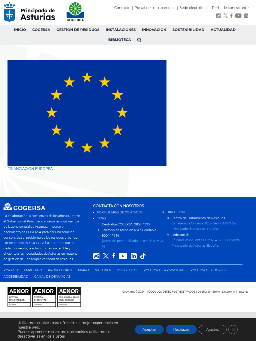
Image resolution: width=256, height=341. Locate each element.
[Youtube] (238, 16)
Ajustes (212, 329)
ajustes (58, 336)
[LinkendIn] (246, 16)
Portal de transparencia (155, 7)
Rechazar (181, 329)
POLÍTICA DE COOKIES (208, 270)
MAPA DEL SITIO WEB (94, 270)
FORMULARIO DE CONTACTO (119, 212)
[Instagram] (218, 16)
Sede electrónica (194, 7)
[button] (139, 40)
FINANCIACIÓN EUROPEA (30, 169)
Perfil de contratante (230, 7)
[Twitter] (226, 16)
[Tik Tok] (143, 256)
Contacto (122, 7)
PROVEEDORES (60, 270)
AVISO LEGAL (127, 270)
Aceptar (149, 329)
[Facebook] (231, 16)
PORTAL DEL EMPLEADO (23, 270)
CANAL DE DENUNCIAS (52, 276)
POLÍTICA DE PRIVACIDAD (164, 270)
